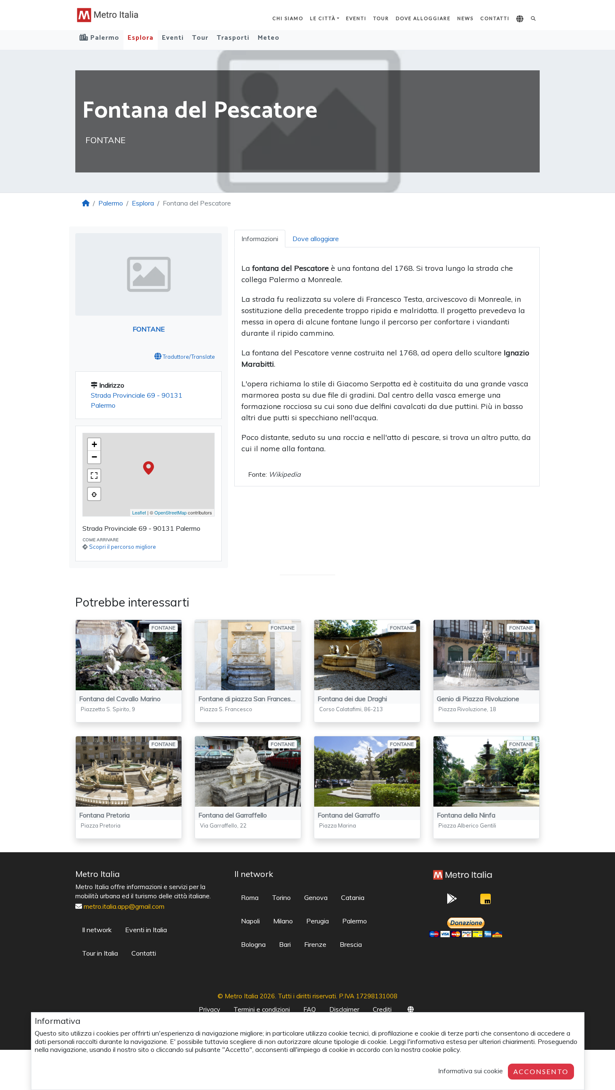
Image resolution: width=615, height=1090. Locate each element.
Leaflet (139, 512)
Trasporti (233, 38)
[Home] (86, 203)
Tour (381, 18)
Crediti (382, 1009)
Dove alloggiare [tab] (315, 238)
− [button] (94, 457)
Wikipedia (285, 474)
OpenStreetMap (170, 512)
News (465, 18)
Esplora (141, 38)
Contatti (495, 18)
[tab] (259, 238)
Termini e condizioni (261, 1009)
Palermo (110, 203)
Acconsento (541, 1071)
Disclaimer (344, 1009)
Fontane (149, 329)
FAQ (309, 1009)
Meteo (268, 38)
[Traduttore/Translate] (520, 19)
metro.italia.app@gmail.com (124, 906)
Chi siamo (287, 18)
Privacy (209, 1009)
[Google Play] (452, 901)
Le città (323, 18)
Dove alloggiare (423, 18)
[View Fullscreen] (94, 475)
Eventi (356, 18)
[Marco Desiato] (485, 901)
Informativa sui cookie (470, 1071)
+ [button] (94, 444)
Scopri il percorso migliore (122, 546)
